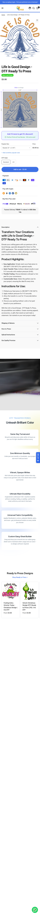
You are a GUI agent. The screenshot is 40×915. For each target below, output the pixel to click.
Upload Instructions (8, 335)
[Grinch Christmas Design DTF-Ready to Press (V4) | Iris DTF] (29, 591)
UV (13, 162)
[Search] (33, 8)
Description (5, 227)
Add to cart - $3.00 (20, 169)
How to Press (6, 329)
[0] (36, 8)
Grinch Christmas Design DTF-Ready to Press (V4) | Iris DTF (29, 606)
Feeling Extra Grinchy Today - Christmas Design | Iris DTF (10, 606)
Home (3, 15)
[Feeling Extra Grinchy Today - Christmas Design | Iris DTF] (10, 591)
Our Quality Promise (8, 340)
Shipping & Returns (8, 323)
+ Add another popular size (11, 152)
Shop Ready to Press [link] (19, 577)
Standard (6, 162)
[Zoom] (37, 20)
